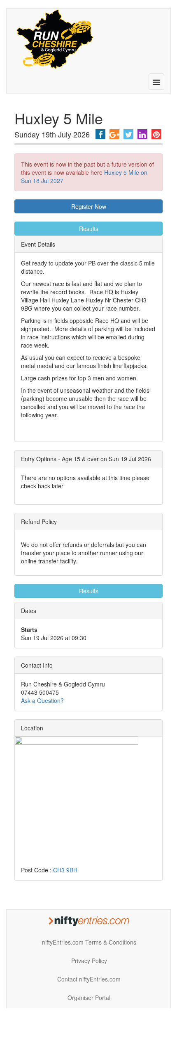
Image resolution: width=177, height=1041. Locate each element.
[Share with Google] (114, 134)
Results (88, 228)
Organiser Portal (89, 997)
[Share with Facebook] (100, 134)
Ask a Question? (42, 700)
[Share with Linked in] (142, 134)
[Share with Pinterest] (156, 134)
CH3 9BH (65, 870)
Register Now (88, 206)
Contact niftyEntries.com (89, 979)
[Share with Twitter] (128, 134)
